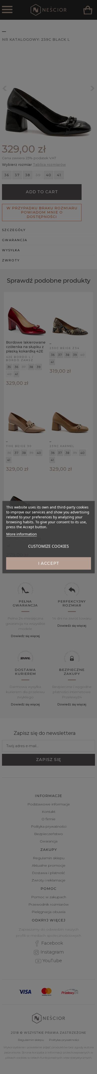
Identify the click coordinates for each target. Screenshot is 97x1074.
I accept (48, 563)
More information (21, 533)
